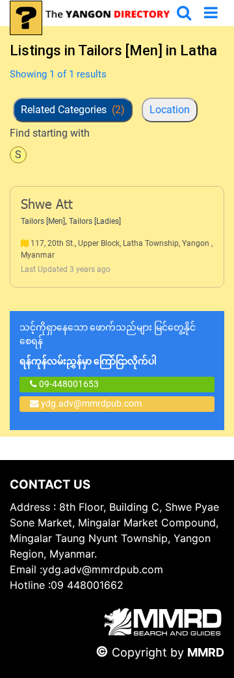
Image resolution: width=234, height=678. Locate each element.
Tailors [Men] (43, 221)
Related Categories (73, 109)
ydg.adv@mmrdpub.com (91, 403)
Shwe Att (47, 205)
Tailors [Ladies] (95, 221)
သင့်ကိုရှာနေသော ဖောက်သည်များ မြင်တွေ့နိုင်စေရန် (108, 344)
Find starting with (50, 133)
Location (170, 109)
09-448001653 (68, 384)
